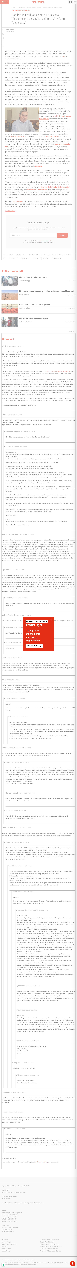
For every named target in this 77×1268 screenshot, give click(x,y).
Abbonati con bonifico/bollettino (50, 1246)
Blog (17, 7)
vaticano (45, 258)
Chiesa (54, 255)
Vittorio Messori (56, 258)
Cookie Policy (6, 1251)
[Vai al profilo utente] (70, 2)
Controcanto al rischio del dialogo (33, 318)
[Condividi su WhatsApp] (3, 38)
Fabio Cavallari (24, 308)
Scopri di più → (70, 331)
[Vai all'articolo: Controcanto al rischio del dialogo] (10, 322)
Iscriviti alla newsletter (9, 1244)
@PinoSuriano (10, 211)
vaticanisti (36, 258)
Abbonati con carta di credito (49, 1244)
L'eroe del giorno (21, 10)
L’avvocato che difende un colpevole (34, 305)
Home (13, 7)
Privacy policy (6, 1249)
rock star (38, 166)
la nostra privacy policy (46, 240)
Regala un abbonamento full (49, 1249)
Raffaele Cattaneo (25, 322)
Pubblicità (5, 1246)
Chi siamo (5, 1240)
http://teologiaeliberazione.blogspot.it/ (57, 371)
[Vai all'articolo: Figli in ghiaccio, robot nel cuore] (10, 281)
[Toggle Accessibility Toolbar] (73, 1264)
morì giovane (17, 201)
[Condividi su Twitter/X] (3, 34)
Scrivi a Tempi (6, 1242)
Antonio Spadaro (52, 136)
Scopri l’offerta (32, 646)
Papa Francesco (26, 258)
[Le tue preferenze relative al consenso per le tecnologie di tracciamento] (3, 1264)
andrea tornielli (8, 255)
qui (64, 56)
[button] (3, 45)
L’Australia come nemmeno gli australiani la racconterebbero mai (46, 291)
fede (4, 258)
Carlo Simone (24, 294)
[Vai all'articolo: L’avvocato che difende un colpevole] (10, 308)
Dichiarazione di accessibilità (49, 1240)
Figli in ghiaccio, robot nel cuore (33, 277)
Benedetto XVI (33, 255)
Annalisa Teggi (24, 281)
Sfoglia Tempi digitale (47, 1242)
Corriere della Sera (65, 255)
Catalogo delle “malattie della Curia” (55, 187)
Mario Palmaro (13, 258)
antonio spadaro (21, 255)
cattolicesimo (45, 255)
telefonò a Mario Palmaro (37, 190)
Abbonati (4, 2)
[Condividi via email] (3, 42)
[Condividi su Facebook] (3, 29)
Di (10, 29)
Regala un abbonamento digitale (50, 1251)
